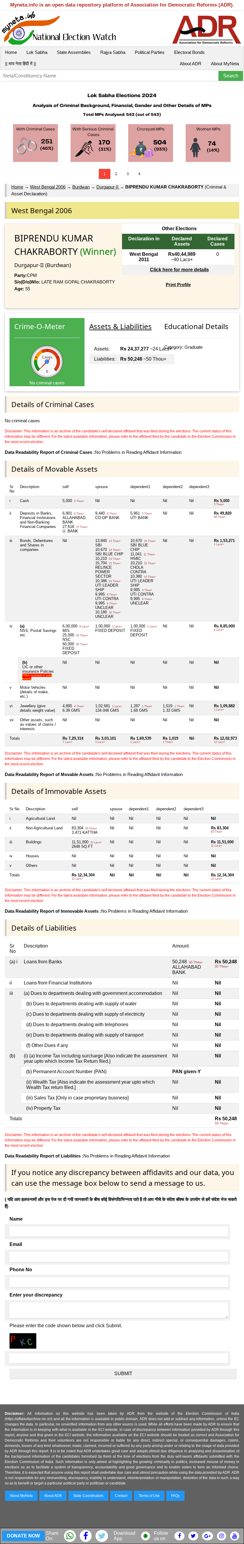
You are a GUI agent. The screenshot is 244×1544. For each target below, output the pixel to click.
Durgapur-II (108, 186)
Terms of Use (149, 1496)
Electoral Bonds (189, 52)
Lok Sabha (36, 52)
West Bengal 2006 (47, 186)
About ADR (190, 63)
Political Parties (150, 52)
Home (11, 52)
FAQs (175, 1496)
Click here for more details (179, 269)
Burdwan (81, 186)
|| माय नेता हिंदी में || (20, 63)
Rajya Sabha (112, 52)
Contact (121, 1496)
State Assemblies (74, 52)
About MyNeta (225, 63)
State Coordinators (88, 1496)
